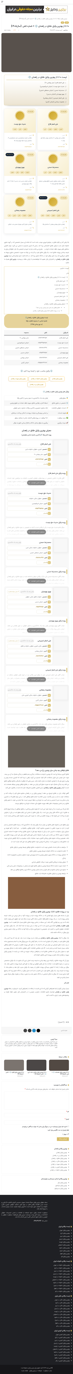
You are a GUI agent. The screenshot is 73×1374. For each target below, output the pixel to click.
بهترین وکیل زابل (62, 1183)
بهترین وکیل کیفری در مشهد (62, 1352)
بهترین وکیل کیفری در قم (63, 1361)
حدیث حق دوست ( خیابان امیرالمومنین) (52, 86)
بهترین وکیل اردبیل (64, 1239)
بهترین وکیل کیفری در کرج (62, 1337)
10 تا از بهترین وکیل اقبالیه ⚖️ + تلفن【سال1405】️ (15, 1073)
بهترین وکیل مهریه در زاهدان (18, 379)
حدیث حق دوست (59, 285)
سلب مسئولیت (47, 1371)
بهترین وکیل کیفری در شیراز (62, 1355)
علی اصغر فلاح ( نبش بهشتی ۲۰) (54, 82)
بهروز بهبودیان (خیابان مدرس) (55, 94)
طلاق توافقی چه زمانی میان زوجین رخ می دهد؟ (48, 308)
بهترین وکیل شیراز (65, 1251)
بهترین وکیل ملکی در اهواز (62, 1323)
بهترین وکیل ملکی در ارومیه (62, 1311)
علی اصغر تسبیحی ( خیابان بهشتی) (53, 98)
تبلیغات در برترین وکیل (35, 1371)
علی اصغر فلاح (60, 281)
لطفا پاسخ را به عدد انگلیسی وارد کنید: (58, 1130)
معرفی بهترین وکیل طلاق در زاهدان (54, 304)
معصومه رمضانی (60, 300)
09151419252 (28, 190)
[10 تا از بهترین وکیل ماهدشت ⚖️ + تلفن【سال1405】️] (59, 1065)
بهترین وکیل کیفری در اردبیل (62, 1343)
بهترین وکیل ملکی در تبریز (62, 1306)
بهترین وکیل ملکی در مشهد (62, 1317)
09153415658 (28, 147)
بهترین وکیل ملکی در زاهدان (59, 1161)
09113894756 (61, 147)
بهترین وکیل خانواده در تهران (62, 1265)
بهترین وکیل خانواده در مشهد (61, 1282)
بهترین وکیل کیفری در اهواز (62, 1358)
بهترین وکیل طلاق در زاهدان (59, 1158)
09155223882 (28, 230)
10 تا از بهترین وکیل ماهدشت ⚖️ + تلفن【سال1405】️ (60, 1073)
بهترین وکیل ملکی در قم (63, 1326)
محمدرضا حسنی (60, 288)
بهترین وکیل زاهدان (57, 379)
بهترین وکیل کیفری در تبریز (62, 1340)
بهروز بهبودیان (61, 292)
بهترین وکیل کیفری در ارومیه (62, 1346)
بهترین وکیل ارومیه (64, 1242)
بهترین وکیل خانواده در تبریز (62, 1271)
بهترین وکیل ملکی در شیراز (62, 1320)
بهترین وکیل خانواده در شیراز (62, 1285)
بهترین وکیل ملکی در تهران (62, 1300)
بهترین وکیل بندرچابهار (60, 1188)
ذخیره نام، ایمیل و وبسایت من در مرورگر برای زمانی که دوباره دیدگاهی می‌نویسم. (44, 1126)
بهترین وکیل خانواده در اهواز (62, 1288)
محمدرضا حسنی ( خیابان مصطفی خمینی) (51, 90)
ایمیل (67, 1119)
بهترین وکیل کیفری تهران (63, 1334)
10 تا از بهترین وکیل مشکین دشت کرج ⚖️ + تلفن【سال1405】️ (37, 1073)
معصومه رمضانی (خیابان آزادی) (55, 102)
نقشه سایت (24, 1371)
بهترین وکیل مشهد (64, 1248)
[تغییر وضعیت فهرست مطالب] (67, 274)
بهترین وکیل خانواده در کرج (62, 1268)
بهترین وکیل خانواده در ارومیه (61, 1277)
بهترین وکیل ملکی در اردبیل (62, 1308)
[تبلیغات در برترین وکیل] (36, 9)
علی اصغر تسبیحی (59, 296)
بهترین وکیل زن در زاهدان (36, 384)
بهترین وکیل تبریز (65, 1236)
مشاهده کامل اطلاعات (37, 483)
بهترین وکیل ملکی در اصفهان (61, 1314)
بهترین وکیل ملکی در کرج (63, 1303)
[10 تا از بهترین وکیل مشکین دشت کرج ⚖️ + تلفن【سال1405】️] (36, 1065)
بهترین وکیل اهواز (65, 1254)
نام (67, 1111)
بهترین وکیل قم (65, 1256)
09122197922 (61, 230)
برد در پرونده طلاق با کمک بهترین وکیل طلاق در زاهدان (46, 311)
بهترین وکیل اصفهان (64, 1245)
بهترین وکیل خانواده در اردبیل (61, 1274)
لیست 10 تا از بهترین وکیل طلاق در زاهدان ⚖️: (51, 277)
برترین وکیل (64, 19)
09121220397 (61, 190)
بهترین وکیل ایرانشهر (61, 1185)
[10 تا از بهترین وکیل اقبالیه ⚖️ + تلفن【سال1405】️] (14, 1065)
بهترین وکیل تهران (65, 1230)
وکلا (58, 19)
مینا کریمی (65, 30)
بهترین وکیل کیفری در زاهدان (59, 1167)
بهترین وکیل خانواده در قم (62, 1291)
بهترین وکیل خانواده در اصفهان (61, 1280)
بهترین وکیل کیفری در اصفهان (61, 1349)
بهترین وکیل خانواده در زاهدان (39, 379)
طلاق (67, 23)
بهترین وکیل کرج (65, 1233)
